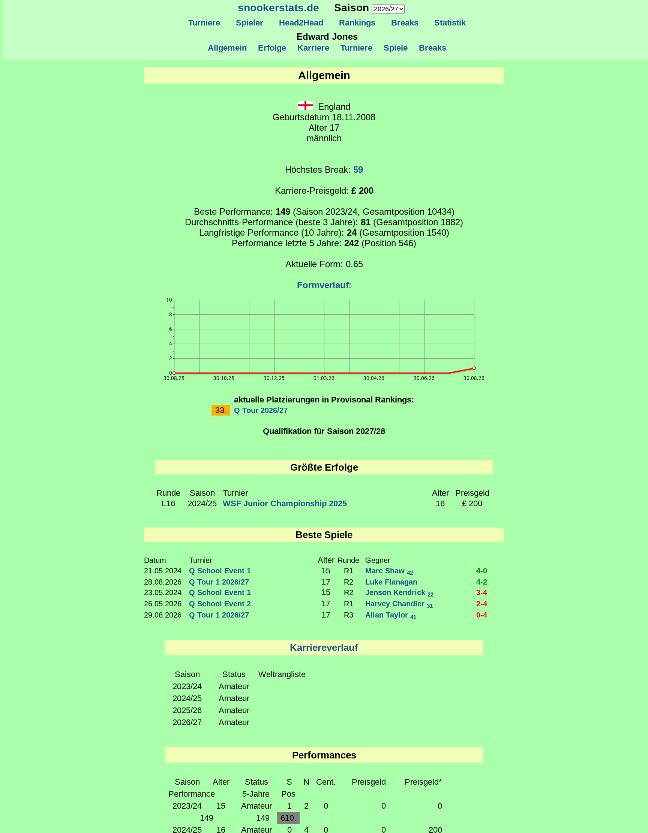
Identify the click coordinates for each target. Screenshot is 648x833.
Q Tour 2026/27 (261, 410)
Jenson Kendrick (399, 592)
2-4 (481, 604)
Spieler (249, 22)
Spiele (395, 47)
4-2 (481, 582)
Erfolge (272, 47)
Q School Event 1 (220, 571)
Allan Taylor (390, 615)
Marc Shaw (389, 571)
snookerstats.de (278, 7)
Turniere (204, 22)
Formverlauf (323, 285)
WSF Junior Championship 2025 (285, 503)
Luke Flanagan (391, 582)
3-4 (481, 592)
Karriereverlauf (324, 647)
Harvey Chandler (399, 604)
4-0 (481, 571)
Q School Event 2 (220, 604)
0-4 (481, 615)
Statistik (450, 22)
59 (358, 170)
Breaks (404, 22)
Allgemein (227, 47)
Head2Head (301, 22)
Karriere (313, 47)
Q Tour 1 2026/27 (219, 582)
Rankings (357, 22)
